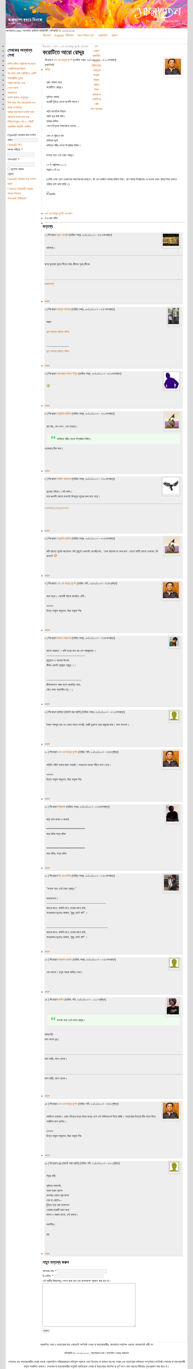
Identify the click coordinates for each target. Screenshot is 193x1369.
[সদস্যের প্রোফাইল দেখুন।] (173, 73)
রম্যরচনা (97, 94)
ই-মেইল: (48, 1276)
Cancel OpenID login (20, 188)
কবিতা (96, 84)
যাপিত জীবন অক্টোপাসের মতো (21, 63)
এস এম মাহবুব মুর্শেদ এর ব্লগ (74, 46)
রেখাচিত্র (96, 99)
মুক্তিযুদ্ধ (96, 65)
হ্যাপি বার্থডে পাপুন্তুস (18, 97)
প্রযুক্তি (96, 60)
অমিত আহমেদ (64, 478)
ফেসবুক (58, 508)
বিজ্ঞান (96, 79)
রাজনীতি (96, 55)
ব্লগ (56, 46)
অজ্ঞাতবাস (49, 283)
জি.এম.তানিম (64, 875)
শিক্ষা (96, 89)
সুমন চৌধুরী (62, 235)
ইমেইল (66, 508)
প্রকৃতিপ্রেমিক (64, 413)
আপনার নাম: (50, 1271)
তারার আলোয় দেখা (16, 83)
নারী (96, 104)
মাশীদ (61, 999)
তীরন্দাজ (61, 806)
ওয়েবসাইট (48, 508)
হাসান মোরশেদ (64, 638)
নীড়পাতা (47, 46)
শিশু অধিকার (96, 109)
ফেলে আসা (13, 87)
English (59, 35)
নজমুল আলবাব (64, 309)
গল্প (96, 46)
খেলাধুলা (96, 70)
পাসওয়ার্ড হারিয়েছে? (17, 198)
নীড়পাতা (47, 35)
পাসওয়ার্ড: (13, 159)
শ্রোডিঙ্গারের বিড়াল (16, 68)
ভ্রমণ (96, 50)
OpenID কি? (15, 144)
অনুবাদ (96, 75)
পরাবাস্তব (12, 92)
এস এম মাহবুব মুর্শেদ (62, 59)
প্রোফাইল (102, 35)
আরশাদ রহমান (65, 959)
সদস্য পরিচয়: (15, 149)
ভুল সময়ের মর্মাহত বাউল (57, 331)
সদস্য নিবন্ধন (14, 193)
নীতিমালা (70, 35)
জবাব (46, 301)
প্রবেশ (114, 35)
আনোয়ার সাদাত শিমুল (67, 373)
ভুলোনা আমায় (17, 169)
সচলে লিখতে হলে (85, 35)
